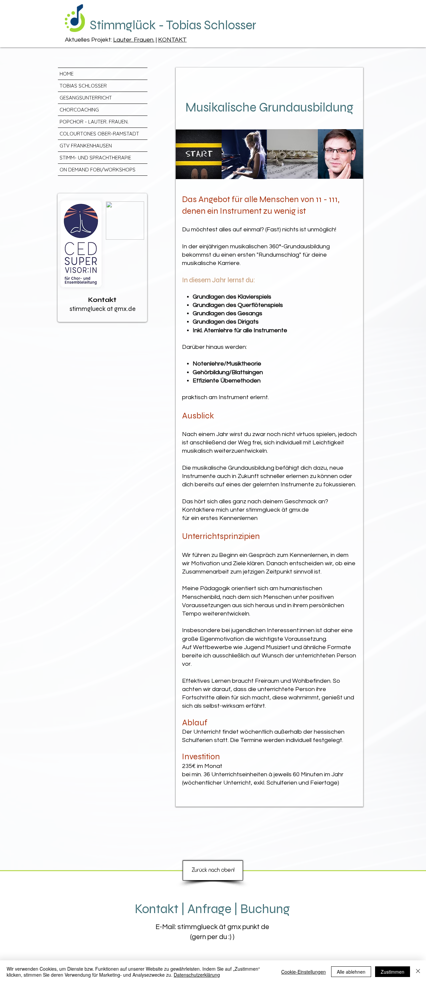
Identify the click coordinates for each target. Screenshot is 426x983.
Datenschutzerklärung (197, 974)
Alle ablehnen (351, 971)
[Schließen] (418, 972)
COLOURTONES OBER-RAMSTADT (99, 133)
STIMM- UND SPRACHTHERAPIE (95, 157)
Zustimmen (392, 971)
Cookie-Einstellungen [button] (303, 971)
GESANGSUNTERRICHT (86, 98)
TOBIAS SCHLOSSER (83, 86)
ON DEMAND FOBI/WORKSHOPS (97, 169)
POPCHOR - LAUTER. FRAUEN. (94, 122)
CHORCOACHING (79, 110)
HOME (67, 74)
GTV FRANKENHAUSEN (86, 145)
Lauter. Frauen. (133, 40)
